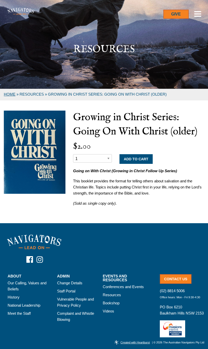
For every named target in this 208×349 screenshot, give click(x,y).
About (14, 276)
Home (9, 94)
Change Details (69, 283)
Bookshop (111, 303)
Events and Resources (115, 278)
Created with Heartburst (135, 342)
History (14, 297)
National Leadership (24, 305)
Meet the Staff (19, 313)
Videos (108, 311)
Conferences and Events (123, 287)
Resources (112, 295)
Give (176, 14)
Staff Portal (66, 291)
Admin (63, 276)
